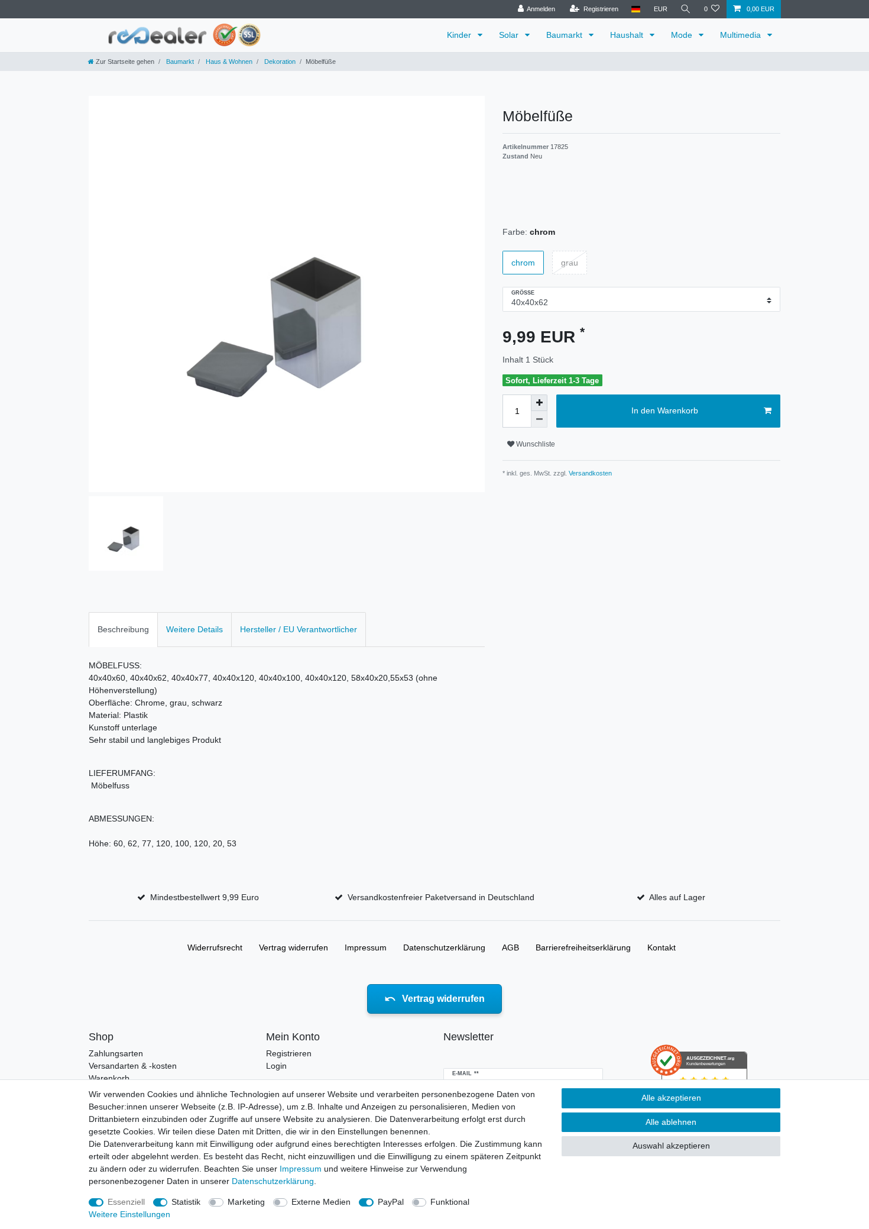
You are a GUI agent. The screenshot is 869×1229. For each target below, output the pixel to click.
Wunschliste (534, 444)
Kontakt (661, 947)
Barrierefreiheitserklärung (583, 947)
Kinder (460, 35)
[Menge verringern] (539, 419)
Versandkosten (589, 473)
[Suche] (686, 9)
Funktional (449, 1202)
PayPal (391, 1202)
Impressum (366, 947)
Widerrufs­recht (214, 947)
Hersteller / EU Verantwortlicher (298, 629)
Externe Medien (321, 1202)
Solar (510, 35)
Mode (683, 35)
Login (276, 1065)
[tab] (123, 629)
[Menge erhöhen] (539, 402)
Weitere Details (194, 629)
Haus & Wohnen (228, 61)
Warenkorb (109, 1078)
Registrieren (289, 1053)
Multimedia (741, 35)
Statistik (185, 1202)
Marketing (246, 1202)
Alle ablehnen (671, 1122)
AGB (510, 947)
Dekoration (279, 61)
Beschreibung (123, 629)
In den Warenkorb (664, 410)
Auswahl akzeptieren (671, 1145)
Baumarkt (565, 35)
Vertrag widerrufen (293, 947)
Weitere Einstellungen (129, 1214)
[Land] (636, 9)
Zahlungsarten (116, 1053)
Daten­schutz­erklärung (444, 947)
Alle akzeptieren (671, 1097)
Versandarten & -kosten (133, 1065)
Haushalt (628, 35)
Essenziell (126, 1202)
